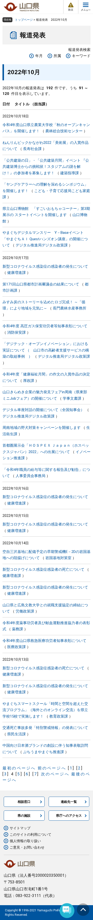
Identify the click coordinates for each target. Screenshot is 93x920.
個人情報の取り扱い (25, 841)
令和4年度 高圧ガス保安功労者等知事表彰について (44, 326)
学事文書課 (72, 398)
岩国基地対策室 (58, 558)
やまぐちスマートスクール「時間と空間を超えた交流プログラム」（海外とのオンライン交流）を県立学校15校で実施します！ (45, 710)
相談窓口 (24, 802)
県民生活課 (16, 734)
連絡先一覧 (69, 802)
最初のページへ (19, 768)
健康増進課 (16, 272)
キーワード (81, 56)
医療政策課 (16, 647)
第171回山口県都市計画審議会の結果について (40, 284)
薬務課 (17, 629)
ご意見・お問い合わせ (27, 847)
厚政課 (28, 380)
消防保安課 (16, 332)
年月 (39, 56)
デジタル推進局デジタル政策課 (42, 245)
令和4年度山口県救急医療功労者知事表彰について (44, 640)
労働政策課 (25, 611)
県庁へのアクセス (69, 815)
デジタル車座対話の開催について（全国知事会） (43, 410)
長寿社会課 (32, 149)
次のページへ (55, 774)
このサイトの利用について (30, 834)
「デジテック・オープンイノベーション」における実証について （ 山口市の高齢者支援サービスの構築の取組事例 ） (45, 350)
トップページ (24, 20)
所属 (57, 56)
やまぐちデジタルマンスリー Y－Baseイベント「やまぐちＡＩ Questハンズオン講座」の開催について (45, 238)
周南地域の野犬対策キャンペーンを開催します (41, 427)
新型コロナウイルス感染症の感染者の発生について (45, 266)
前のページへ (52, 768)
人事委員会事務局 (30, 476)
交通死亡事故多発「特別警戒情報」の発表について (45, 727)
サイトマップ (20, 828)
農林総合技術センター (64, 131)
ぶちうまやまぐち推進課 (43, 752)
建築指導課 (69, 173)
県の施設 (24, 815)
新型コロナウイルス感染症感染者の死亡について (43, 569)
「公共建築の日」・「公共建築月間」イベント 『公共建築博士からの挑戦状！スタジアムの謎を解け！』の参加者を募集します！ (45, 166)
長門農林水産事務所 (69, 308)
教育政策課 (58, 716)
